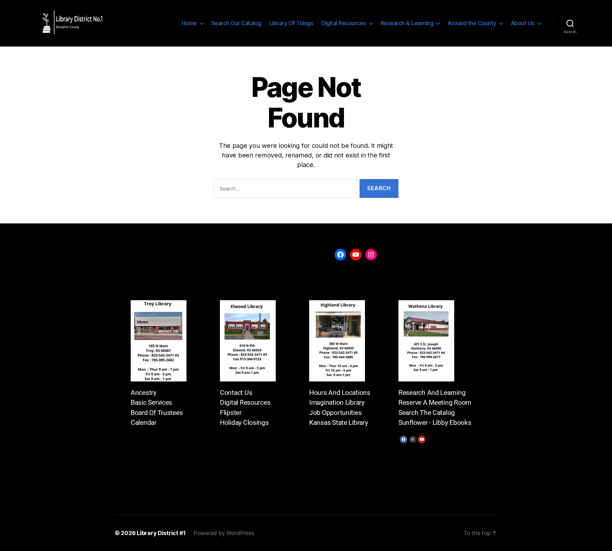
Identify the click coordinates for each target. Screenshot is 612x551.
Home (189, 23)
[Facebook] (403, 439)
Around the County (472, 23)
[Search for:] (284, 189)
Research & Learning (407, 23)
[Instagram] (413, 439)
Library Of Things (291, 23)
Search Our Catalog (236, 23)
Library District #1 (161, 533)
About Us (523, 23)
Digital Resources (343, 23)
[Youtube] (422, 439)
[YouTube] (355, 254)
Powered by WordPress (223, 533)
